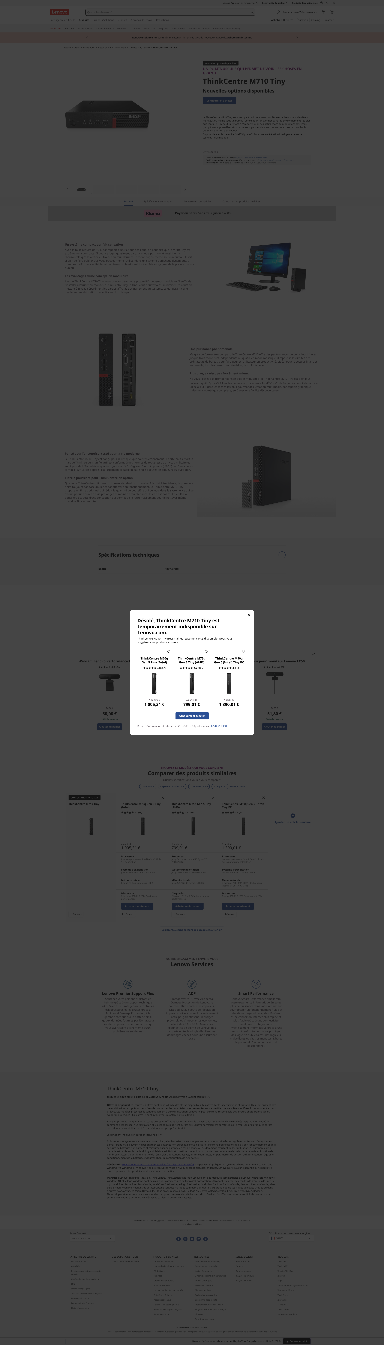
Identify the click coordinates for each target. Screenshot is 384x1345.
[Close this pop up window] (249, 615)
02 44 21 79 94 (219, 726)
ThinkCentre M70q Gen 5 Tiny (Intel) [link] (154, 660)
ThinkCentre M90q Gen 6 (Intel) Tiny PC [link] (229, 660)
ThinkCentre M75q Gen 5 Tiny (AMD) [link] (191, 660)
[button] (168, 651)
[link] (154, 683)
